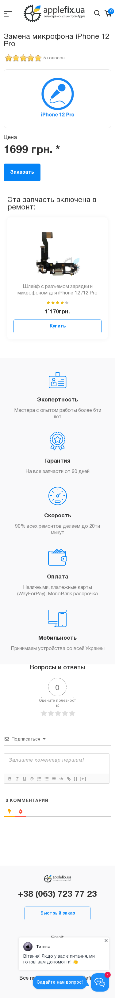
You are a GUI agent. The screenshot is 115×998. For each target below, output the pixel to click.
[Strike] (31, 778)
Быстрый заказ (57, 913)
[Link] (68, 778)
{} (76, 778)
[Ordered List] (39, 778)
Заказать (22, 172)
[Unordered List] (46, 778)
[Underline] (24, 778)
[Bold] (9, 778)
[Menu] (8, 13)
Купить (58, 326)
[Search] (97, 13)
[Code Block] (61, 778)
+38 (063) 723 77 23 (57, 895)
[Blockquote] (53, 778)
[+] (83, 778)
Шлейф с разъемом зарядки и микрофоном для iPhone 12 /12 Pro (57, 290)
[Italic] (17, 778)
